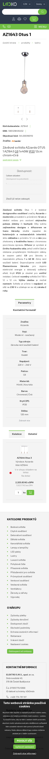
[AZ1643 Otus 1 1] (24, 73)
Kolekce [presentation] (17, 433)
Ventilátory (15, 588)
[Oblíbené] (25, 19)
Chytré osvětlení (18, 531)
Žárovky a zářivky (18, 592)
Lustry (37, 42)
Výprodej (14, 597)
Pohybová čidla (17, 564)
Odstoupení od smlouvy (20, 651)
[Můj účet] (13, 19)
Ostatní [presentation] (32, 433)
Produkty (25, 42)
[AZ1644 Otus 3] (24, 450)
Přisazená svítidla (19, 568)
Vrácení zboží (17, 640)
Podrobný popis (11, 159)
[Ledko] (10, 4)
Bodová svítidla (17, 527)
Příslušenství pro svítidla (22, 572)
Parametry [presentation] (24, 302)
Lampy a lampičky (19, 547)
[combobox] (26, 4)
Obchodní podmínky (20, 627)
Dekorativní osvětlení (20, 535)
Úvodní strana (9, 42)
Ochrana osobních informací (24, 631)
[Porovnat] (19, 19)
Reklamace (15, 636)
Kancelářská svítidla (20, 543)
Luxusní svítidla (17, 560)
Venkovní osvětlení (19, 580)
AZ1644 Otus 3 (24, 457)
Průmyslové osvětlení (21, 576)
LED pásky (15, 551)
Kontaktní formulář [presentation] (24, 309)
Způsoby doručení (19, 619)
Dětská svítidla (17, 539)
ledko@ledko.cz (9, 26)
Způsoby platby (18, 615)
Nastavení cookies (19, 644)
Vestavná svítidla (18, 584)
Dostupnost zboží (19, 623)
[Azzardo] (16, 141)
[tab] (24, 302)
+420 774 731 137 (4, 26)
